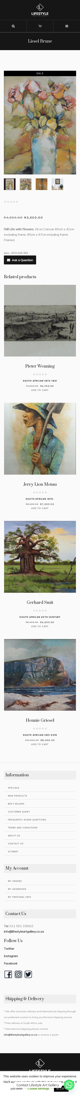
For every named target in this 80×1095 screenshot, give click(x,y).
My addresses (17, 889)
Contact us (15, 843)
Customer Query (19, 812)
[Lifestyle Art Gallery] (40, 10)
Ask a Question (22, 260)
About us (14, 835)
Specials (13, 788)
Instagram (11, 956)
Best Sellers (16, 804)
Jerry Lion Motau (40, 484)
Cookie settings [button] (38, 1088)
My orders (15, 881)
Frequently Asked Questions (27, 820)
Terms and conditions (23, 827)
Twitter (9, 948)
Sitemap (13, 851)
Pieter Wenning (40, 366)
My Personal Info (19, 897)
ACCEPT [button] (61, 1088)
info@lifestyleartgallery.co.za (24, 931)
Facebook (10, 963)
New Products (17, 796)
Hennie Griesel (40, 720)
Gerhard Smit (40, 602)
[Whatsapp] (69, 1085)
